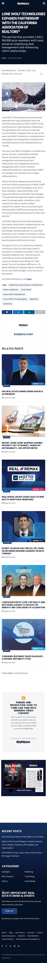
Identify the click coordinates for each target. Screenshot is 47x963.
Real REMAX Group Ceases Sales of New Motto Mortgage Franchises (23, 498)
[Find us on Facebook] (2, 946)
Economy (7, 542)
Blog (11, 932)
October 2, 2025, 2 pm (27, 70)
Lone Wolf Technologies (15, 299)
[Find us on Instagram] (10, 946)
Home (4, 58)
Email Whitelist (33, 936)
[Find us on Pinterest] (14, 946)
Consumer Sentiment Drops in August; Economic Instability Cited (22, 658)
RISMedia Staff (23, 334)
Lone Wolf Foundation (14, 294)
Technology (30, 876)
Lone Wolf (26, 289)
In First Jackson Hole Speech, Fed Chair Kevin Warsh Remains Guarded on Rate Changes (23, 551)
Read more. (29, 728)
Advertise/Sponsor (8, 936)
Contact (40, 932)
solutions (7, 303)
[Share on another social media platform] (40, 312)
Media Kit (21, 936)
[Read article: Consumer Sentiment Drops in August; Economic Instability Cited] (23, 634)
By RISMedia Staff (9, 70)
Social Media (30, 881)
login (10, 673)
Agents (6, 386)
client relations (10, 289)
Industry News (15, 58)
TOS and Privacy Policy (31, 918)
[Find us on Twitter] (6, 946)
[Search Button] (44, 3)
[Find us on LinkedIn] (19, 946)
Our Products (20, 932)
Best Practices (8, 876)
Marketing (29, 872)
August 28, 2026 (9, 397)
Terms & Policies (7, 939)
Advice (5, 881)
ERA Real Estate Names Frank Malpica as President (22, 393)
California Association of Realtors (25, 285)
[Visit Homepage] (23, 3)
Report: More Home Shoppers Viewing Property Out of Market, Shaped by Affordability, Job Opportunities (22, 445)
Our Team (30, 932)
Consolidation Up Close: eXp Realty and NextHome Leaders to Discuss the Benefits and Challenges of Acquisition (23, 605)
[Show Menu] (3, 3)
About (4, 932)
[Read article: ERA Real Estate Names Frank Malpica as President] (23, 369)
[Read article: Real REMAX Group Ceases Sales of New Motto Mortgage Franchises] (23, 475)
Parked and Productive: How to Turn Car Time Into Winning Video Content (23, 708)
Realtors (34, 299)
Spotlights (6, 872)
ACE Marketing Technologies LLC (28, 939)
